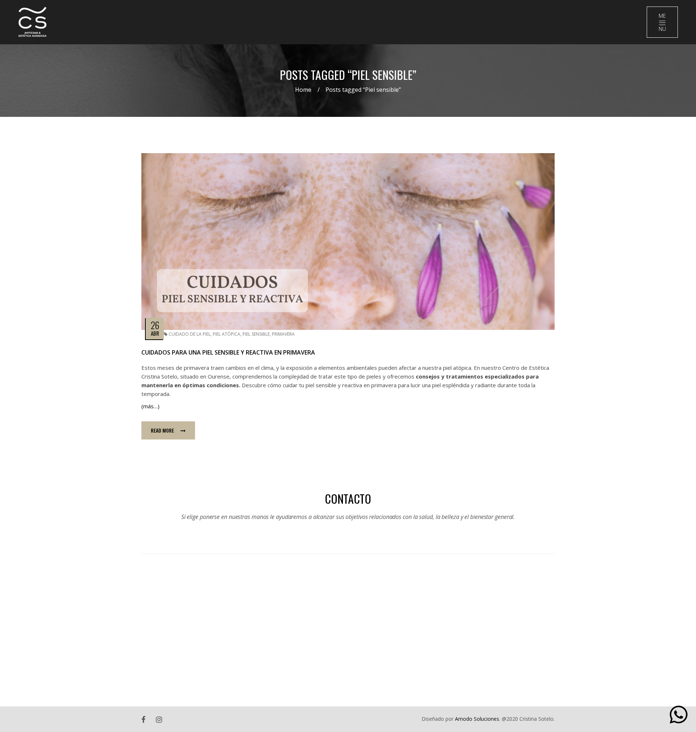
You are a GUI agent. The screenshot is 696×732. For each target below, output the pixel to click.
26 (155, 325)
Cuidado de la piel (190, 334)
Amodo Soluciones (477, 718)
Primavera (283, 334)
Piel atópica (226, 334)
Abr (155, 333)
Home (303, 90)
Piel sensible (256, 334)
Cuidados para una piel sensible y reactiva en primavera (228, 352)
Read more (162, 430)
